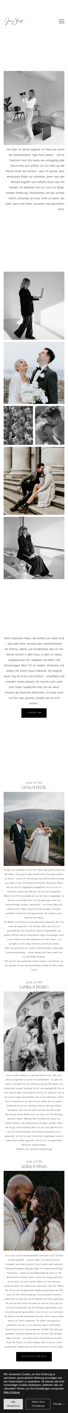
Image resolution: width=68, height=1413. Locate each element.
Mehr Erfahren (12, 1392)
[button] (61, 21)
